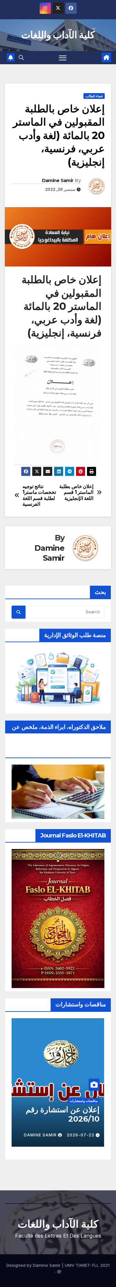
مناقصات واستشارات (84, 1101)
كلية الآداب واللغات (58, 35)
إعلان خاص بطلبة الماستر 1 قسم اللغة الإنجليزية (76, 492)
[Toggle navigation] (63, 57)
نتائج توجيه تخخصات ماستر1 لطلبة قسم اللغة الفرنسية (39, 495)
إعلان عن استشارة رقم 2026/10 (62, 1114)
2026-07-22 (80, 1135)
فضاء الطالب (94, 96)
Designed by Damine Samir (34, 1265)
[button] (21, 57)
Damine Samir (57, 180)
